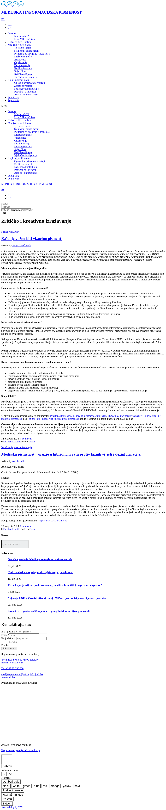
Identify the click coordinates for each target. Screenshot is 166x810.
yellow (67, 786)
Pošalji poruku (9, 648)
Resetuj (7, 799)
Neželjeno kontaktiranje (26, 88)
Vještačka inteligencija (25, 77)
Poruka (5, 645)
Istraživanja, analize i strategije (16, 447)
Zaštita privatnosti (23, 85)
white (16, 786)
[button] (83, 106)
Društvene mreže (23, 56)
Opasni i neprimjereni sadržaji (29, 82)
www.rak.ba (8, 677)
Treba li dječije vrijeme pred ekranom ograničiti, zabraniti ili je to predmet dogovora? (55, 585)
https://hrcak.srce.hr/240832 (53, 520)
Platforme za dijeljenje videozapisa (32, 53)
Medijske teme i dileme (19, 44)
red (45, 786)
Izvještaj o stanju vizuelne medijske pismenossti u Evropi (78, 415)
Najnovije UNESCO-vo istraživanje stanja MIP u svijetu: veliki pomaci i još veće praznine (57, 598)
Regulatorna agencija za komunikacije (20, 750)
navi (77, 786)
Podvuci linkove (13, 790)
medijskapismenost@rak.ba (15, 674)
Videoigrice (20, 59)
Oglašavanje (20, 62)
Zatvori (7, 766)
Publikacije (13, 97)
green (26, 786)
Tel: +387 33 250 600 (12, 668)
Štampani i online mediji (26, 50)
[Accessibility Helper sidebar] (6, 759)
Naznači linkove (13, 794)
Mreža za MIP (21, 36)
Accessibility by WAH (12, 807)
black (6, 786)
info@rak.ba (36, 674)
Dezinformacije (22, 65)
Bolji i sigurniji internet (19, 80)
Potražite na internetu (25, 91)
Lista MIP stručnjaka (24, 39)
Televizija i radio (22, 47)
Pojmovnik (13, 100)
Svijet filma (20, 71)
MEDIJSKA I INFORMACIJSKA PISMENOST (41, 12)
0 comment (25, 438)
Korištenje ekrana (23, 68)
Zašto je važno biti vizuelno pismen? (31, 238)
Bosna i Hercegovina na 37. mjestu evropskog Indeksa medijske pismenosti (48, 611)
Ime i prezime (9, 631)
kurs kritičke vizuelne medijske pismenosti (54, 418)
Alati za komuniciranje (25, 94)
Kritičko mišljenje (23, 74)
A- (4, 773)
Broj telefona (9, 638)
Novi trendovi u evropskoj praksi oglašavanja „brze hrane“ (40, 572)
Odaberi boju (11, 781)
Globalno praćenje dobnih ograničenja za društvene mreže (40, 559)
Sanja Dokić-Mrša (21, 245)
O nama (12, 33)
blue (36, 786)
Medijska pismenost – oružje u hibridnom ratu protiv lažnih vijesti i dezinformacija (71, 454)
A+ (11, 773)
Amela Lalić (18, 461)
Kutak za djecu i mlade (19, 42)
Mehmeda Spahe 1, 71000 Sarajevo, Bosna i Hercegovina (20, 661)
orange (54, 786)
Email (5, 635)
